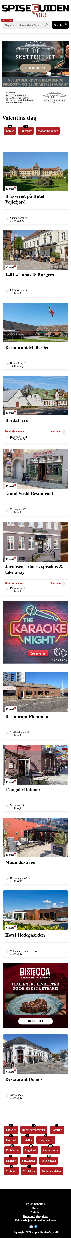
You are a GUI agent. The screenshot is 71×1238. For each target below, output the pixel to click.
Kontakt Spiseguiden (35, 1216)
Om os (35, 1208)
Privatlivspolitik (35, 1204)
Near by (58, 25)
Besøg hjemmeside (14, 431)
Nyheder (36, 1212)
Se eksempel (7, 20)
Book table (55, 431)
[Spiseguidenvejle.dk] (35, 8)
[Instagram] (40, 1226)
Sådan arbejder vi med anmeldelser (35, 1220)
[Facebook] (36, 1226)
